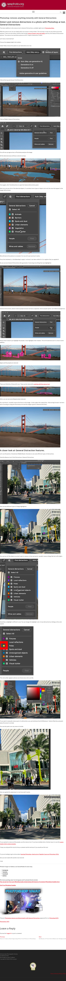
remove (30, 33)
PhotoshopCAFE (53, 918)
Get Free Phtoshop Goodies (8, 885)
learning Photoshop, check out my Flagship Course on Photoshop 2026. (40, 854)
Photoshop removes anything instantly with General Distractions (22, 918)
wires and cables (40, 33)
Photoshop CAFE (4, 921)
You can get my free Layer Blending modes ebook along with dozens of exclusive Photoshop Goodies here (30, 881)
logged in (9, 933)
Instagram (5, 870)
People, (34, 33)
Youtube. (5, 872)
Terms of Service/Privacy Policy (58, 973)
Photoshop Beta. (49, 28)
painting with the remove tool (42, 384)
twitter (4, 875)
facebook (5, 873)
